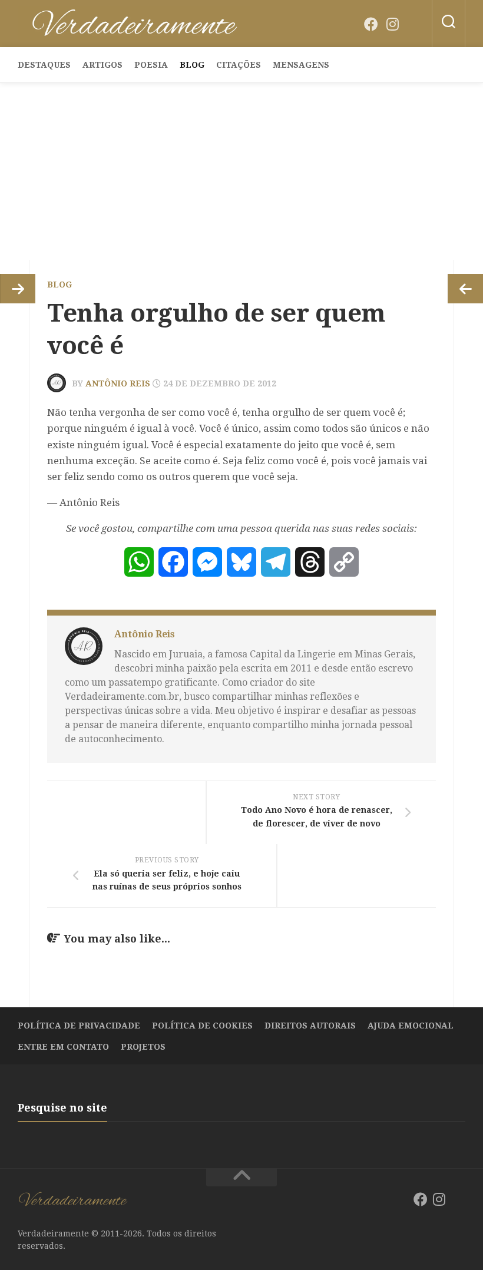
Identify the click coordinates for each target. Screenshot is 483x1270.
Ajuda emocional (411, 1025)
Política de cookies (202, 1025)
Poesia (151, 65)
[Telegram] (276, 562)
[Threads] (310, 562)
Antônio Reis (117, 383)
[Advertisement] (241, 171)
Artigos (102, 65)
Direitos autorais (310, 1025)
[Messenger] (207, 562)
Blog (192, 65)
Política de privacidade (79, 1025)
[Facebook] (371, 24)
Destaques (44, 65)
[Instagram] (392, 24)
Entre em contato (63, 1046)
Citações (238, 65)
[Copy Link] (344, 562)
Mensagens (301, 65)
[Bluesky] (413, 24)
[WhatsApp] (139, 562)
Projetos (143, 1046)
